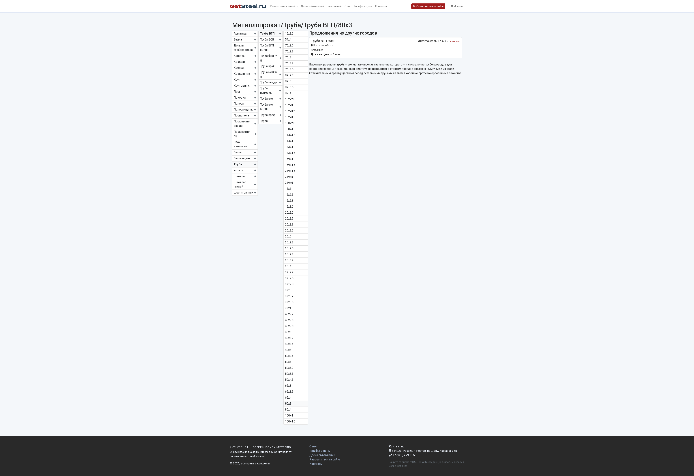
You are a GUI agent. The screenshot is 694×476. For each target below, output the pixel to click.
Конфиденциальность (438, 462)
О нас (347, 6)
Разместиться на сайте (284, 6)
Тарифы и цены (363, 6)
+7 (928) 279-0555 (404, 455)
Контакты (381, 6)
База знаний (334, 6)
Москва (458, 6)
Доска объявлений (312, 6)
